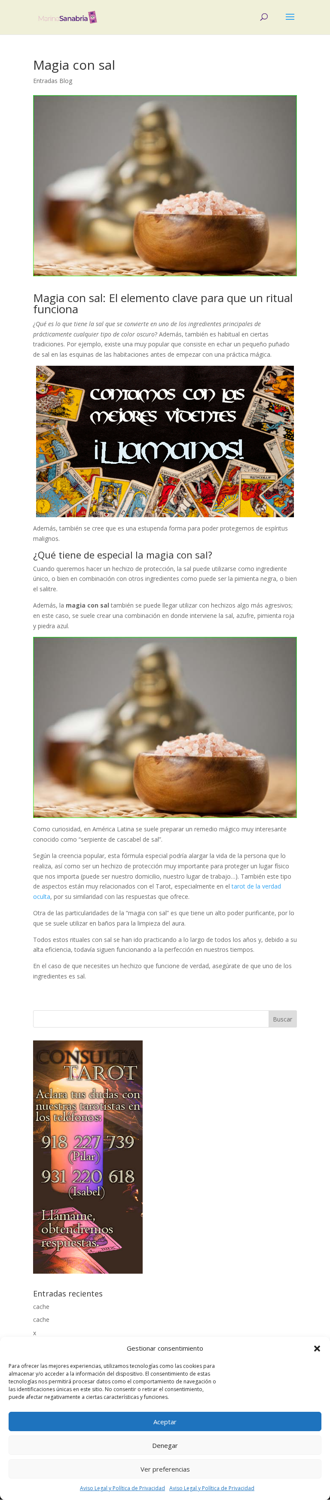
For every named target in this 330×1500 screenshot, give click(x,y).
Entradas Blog (52, 81)
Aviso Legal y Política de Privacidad (122, 1488)
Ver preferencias (165, 1469)
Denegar (165, 1445)
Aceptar (165, 1421)
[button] (317, 1348)
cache (41, 1306)
